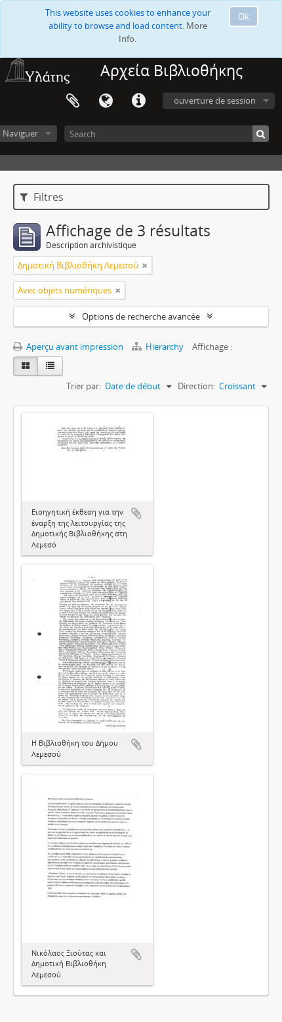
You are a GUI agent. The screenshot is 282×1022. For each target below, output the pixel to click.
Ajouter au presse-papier (136, 513)
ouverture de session (215, 100)
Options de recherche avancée (141, 316)
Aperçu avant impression (73, 346)
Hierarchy (165, 346)
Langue (105, 101)
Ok (243, 16)
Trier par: (83, 386)
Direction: (196, 386)
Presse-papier (72, 101)
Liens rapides (138, 101)
